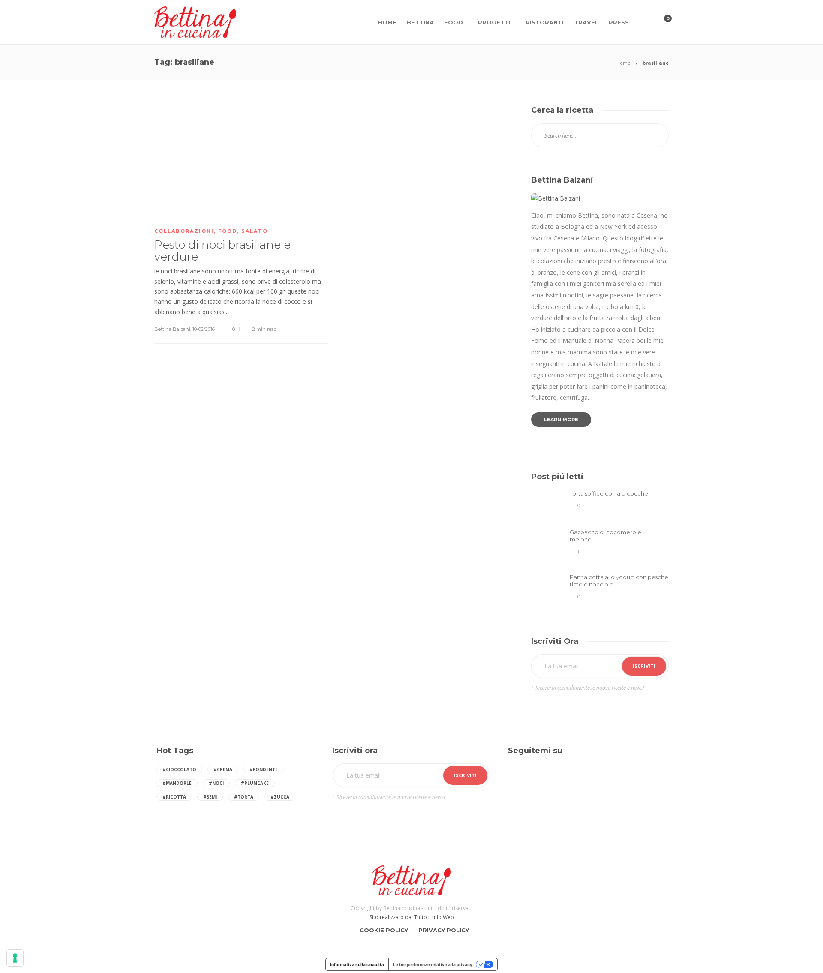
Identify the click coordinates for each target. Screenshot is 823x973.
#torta (243, 797)
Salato (254, 231)
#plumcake (255, 783)
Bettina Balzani (172, 329)
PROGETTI (494, 22)
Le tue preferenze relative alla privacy (432, 964)
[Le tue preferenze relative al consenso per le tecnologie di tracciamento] (15, 958)
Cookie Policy (384, 930)
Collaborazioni (184, 231)
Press (619, 22)
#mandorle (177, 783)
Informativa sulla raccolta (357, 964)
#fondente (263, 769)
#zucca (279, 797)
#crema (222, 769)
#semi (210, 797)
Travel (586, 22)
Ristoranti (545, 22)
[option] (600, 547)
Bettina (420, 22)
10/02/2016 (203, 329)
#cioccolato (179, 769)
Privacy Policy (443, 930)
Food (453, 22)
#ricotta (174, 797)
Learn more (561, 420)
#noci (216, 783)
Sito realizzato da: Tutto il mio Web (411, 917)
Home (387, 22)
